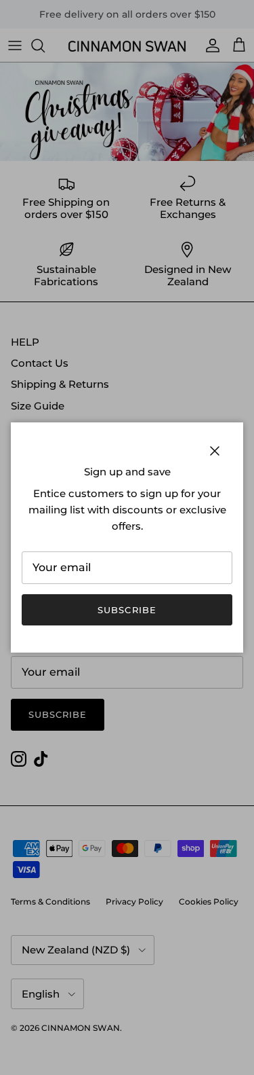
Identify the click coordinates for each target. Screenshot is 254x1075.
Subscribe (127, 609)
